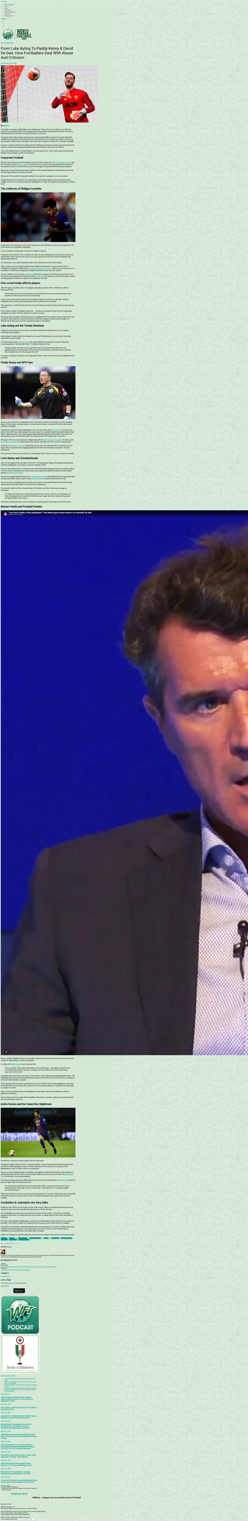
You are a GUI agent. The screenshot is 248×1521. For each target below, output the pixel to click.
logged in (11, 1283)
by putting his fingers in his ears (39, 268)
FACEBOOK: (5, 1286)
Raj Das (6, 126)
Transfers (8, 10)
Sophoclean (29, 274)
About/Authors (10, 12)
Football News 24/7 (19, 1293)
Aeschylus (40, 276)
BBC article (16, 1064)
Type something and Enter (9, 1519)
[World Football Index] (16, 39)
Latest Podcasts (10, 1375)
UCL (6, 6)
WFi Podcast (9, 5)
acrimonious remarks (9, 442)
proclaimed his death (15, 473)
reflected (63, 1180)
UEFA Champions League (61, 162)
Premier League (23, 164)
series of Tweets (17, 446)
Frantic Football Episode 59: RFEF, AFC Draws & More (20, 1388)
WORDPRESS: (5, 1276)
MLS (6, 8)
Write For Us (9, 16)
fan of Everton (37, 479)
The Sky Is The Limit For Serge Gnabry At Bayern (15, 1270)
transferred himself (37, 477)
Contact (7, 14)
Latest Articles (5, 1394)
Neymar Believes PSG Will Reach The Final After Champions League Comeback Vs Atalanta (28, 1267)
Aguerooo (56, 430)
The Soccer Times (19, 1493)
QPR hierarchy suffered (53, 440)
